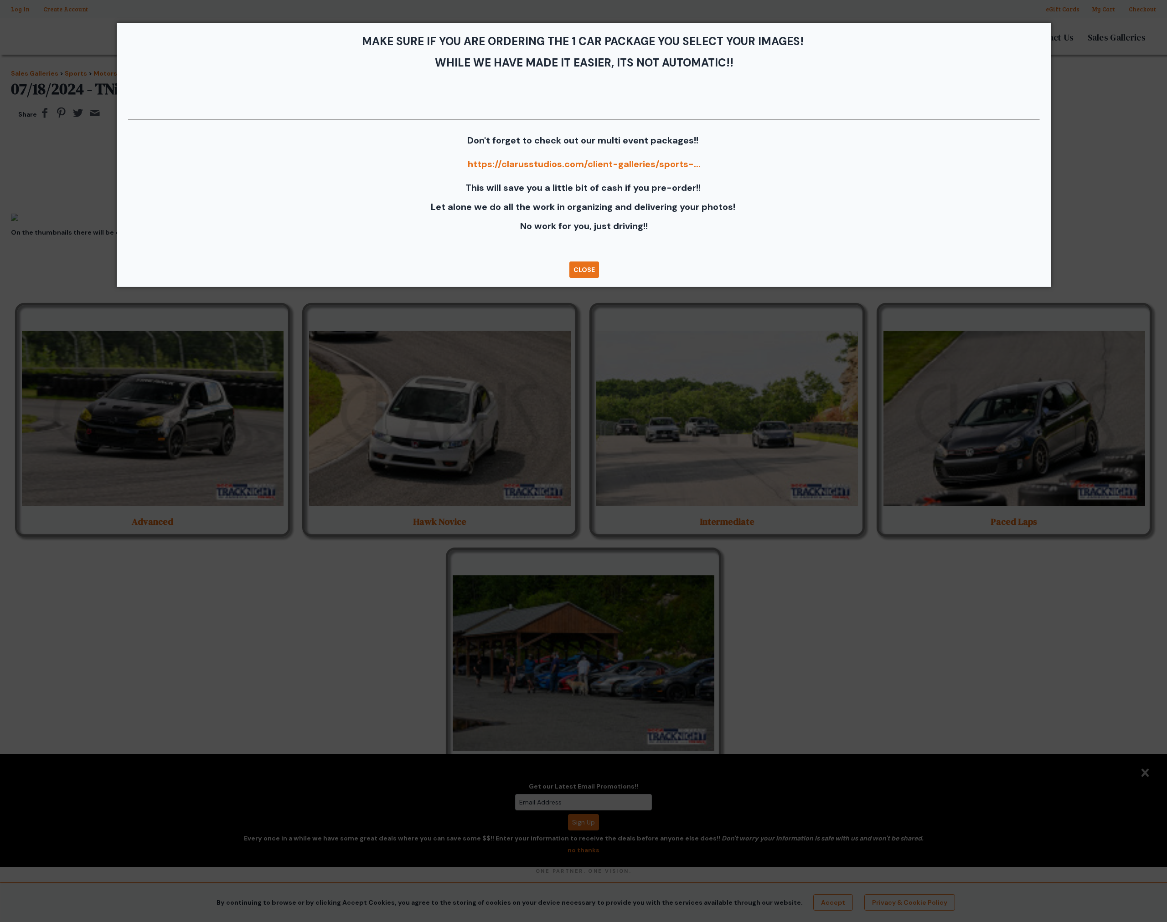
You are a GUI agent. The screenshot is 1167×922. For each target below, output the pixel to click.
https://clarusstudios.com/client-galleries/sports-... (584, 164)
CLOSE (584, 270)
